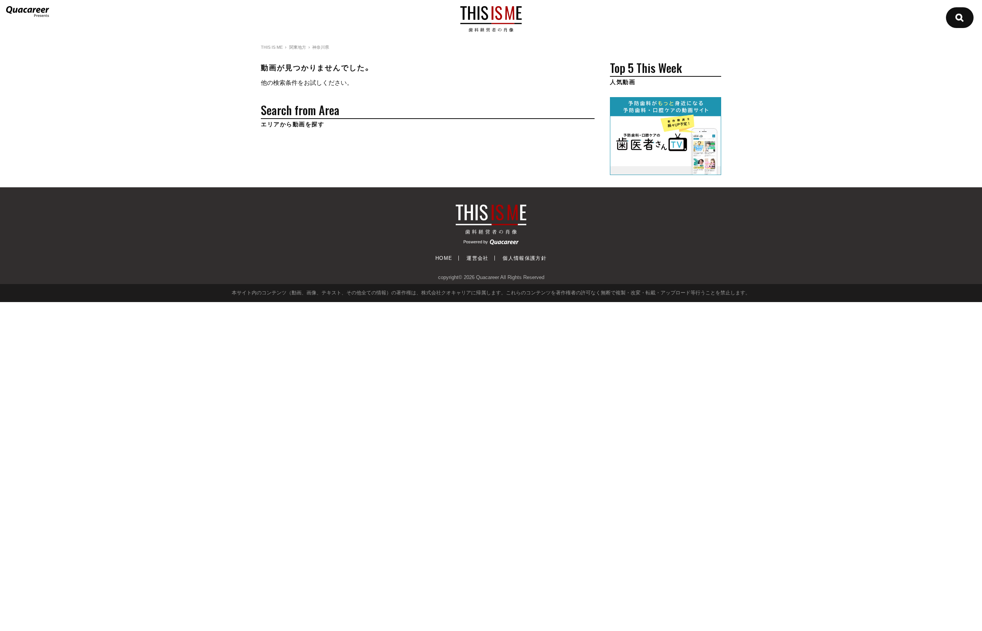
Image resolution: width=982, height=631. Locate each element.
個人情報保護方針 (525, 258)
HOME (443, 258)
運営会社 (477, 258)
